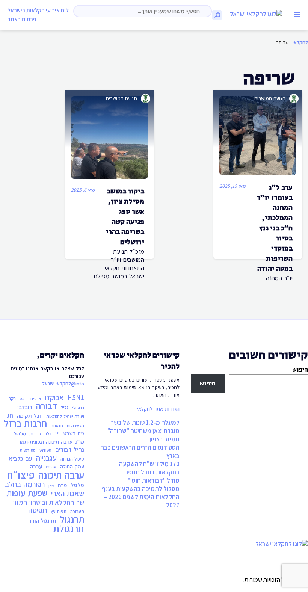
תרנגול (72, 519)
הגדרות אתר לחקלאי (158, 408)
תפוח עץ (58, 511)
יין (57, 433)
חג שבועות (75, 425)
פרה (62, 485)
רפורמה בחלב (25, 484)
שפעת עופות (26, 493)
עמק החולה (72, 466)
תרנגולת (68, 528)
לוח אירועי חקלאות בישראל (38, 10)
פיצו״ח (21, 474)
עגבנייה (46, 458)
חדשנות (57, 425)
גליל (64, 407)
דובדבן (24, 407)
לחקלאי (300, 42)
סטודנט (45, 450)
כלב (48, 433)
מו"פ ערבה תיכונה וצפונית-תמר (51, 441)
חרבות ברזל (25, 423)
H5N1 (75, 397)
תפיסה (37, 510)
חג (10, 415)
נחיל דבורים (69, 449)
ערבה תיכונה (61, 475)
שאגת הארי (67, 493)
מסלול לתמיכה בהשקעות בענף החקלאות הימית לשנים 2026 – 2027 (141, 497)
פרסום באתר (22, 19)
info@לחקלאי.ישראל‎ (63, 383)
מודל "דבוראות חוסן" (154, 480)
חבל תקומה (30, 415)
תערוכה (77, 511)
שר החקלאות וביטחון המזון (48, 502)
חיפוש (300, 369)
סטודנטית (28, 450)
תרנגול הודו (43, 520)
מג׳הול (20, 433)
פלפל (77, 485)
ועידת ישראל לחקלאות (65, 416)
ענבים (51, 467)
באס (23, 398)
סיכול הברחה (72, 459)
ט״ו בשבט (73, 433)
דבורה (46, 406)
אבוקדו (54, 397)
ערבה (36, 466)
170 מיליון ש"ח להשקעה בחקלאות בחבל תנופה (149, 468)
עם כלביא (20, 458)
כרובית (35, 433)
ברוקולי (78, 407)
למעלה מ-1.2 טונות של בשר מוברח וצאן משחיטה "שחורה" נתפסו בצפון (143, 430)
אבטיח (35, 398)
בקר (12, 398)
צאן (51, 485)
